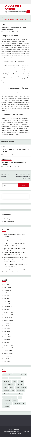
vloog (14, 397)
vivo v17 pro (19, 394)
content (5, 378)
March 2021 (7, 304)
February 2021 (8, 306)
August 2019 (7, 356)
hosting (5, 387)
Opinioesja (6, 390)
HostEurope (20, 384)
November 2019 (8, 348)
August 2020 (7, 323)
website (15, 400)
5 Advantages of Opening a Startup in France (15, 150)
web (20, 397)
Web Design (7, 219)
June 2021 (7, 295)
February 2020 (8, 339)
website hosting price (19, 403)
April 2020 (7, 334)
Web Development (7, 24)
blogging (16, 374)
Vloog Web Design (13, 7)
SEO (5, 394)
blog (10, 374)
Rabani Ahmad (17, 32)
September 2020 (8, 320)
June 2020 (7, 328)
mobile (11, 387)
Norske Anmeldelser (21, 387)
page (13, 390)
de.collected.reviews (15, 378)
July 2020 (6, 326)
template (10, 394)
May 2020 (7, 331)
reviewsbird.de (20, 390)
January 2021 (7, 309)
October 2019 (8, 350)
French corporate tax (9, 384)
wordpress (6, 406)
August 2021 (7, 290)
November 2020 (8, 315)
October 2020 (8, 317)
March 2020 (7, 337)
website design (7, 403)
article (5, 374)
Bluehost (23, 374)
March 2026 (7, 287)
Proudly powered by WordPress (10, 431)
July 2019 (6, 359)
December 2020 (8, 312)
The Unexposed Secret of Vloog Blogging (14, 163)
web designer (7, 400)
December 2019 (8, 345)
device (14, 381)
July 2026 (6, 284)
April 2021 (7, 301)
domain (21, 381)
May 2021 (7, 298)
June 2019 (7, 361)
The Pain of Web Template (11, 271)
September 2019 (8, 353)
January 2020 (7, 342)
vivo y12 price (7, 397)
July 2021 (6, 293)
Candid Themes (16, 433)
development (7, 381)
